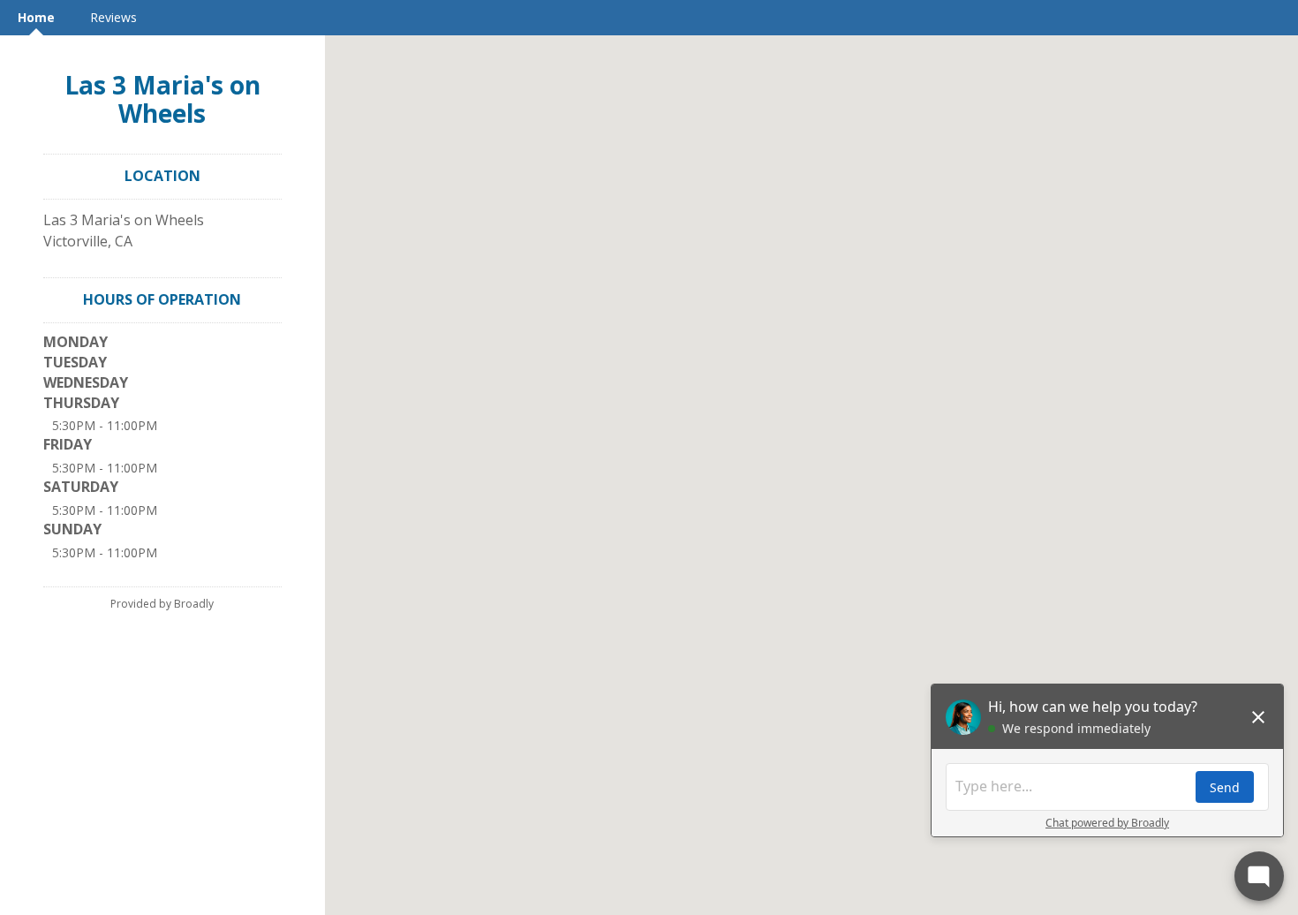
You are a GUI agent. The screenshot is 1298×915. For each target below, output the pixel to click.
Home (36, 17)
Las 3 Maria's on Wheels (162, 99)
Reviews (113, 17)
